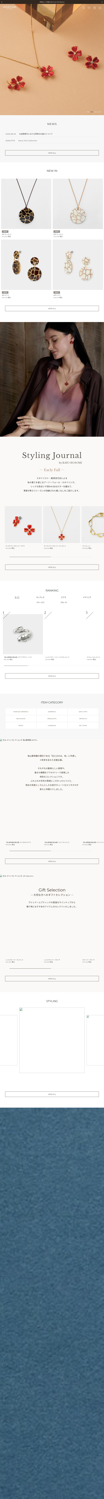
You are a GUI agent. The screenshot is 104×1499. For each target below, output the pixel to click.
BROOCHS (83, 718)
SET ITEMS (83, 725)
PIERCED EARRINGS (20, 711)
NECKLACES (20, 718)
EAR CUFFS (83, 711)
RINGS (21, 725)
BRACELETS (52, 718)
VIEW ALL (52, 153)
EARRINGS (52, 711)
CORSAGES (52, 725)
